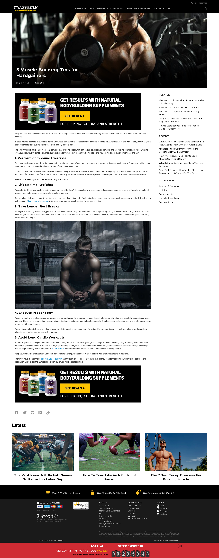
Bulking (131, 511)
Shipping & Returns (107, 508)
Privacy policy (159, 540)
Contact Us (104, 506)
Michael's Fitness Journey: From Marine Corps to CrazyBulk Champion (178, 150)
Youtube (163, 514)
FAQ (101, 513)
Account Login (105, 521)
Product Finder (105, 516)
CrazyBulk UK (58, 540)
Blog (162, 506)
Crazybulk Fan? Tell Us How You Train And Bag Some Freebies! (180, 120)
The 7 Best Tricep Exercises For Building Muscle (179, 113)
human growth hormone (38, 201)
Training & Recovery (83, 8)
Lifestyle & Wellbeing (139, 8)
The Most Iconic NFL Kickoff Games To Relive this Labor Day (181, 102)
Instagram (164, 508)
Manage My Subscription (110, 523)
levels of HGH (58, 348)
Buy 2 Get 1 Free (135, 506)
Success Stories (163, 8)
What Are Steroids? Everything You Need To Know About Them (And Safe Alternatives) (181, 143)
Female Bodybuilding (137, 518)
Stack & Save (133, 508)
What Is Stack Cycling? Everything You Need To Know (181, 164)
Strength (132, 516)
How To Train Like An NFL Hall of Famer (179, 107)
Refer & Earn (104, 526)
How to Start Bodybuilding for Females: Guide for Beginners (179, 127)
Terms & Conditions (172, 540)
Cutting (131, 513)
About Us (103, 518)
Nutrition (102, 8)
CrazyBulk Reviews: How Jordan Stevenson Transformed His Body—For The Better (181, 171)
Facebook (164, 511)
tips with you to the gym (51, 359)
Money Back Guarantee (109, 511)
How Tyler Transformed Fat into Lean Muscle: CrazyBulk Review (178, 157)
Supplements (117, 8)
